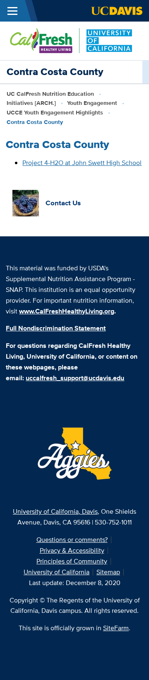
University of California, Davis (55, 511)
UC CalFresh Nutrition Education (50, 94)
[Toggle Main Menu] (12, 11)
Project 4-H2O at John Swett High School (82, 163)
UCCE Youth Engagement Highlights (55, 112)
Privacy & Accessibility (72, 550)
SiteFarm (116, 628)
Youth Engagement (92, 103)
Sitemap (108, 572)
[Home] (71, 40)
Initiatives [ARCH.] (31, 103)
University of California (56, 572)
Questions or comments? (72, 539)
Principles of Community (71, 561)
